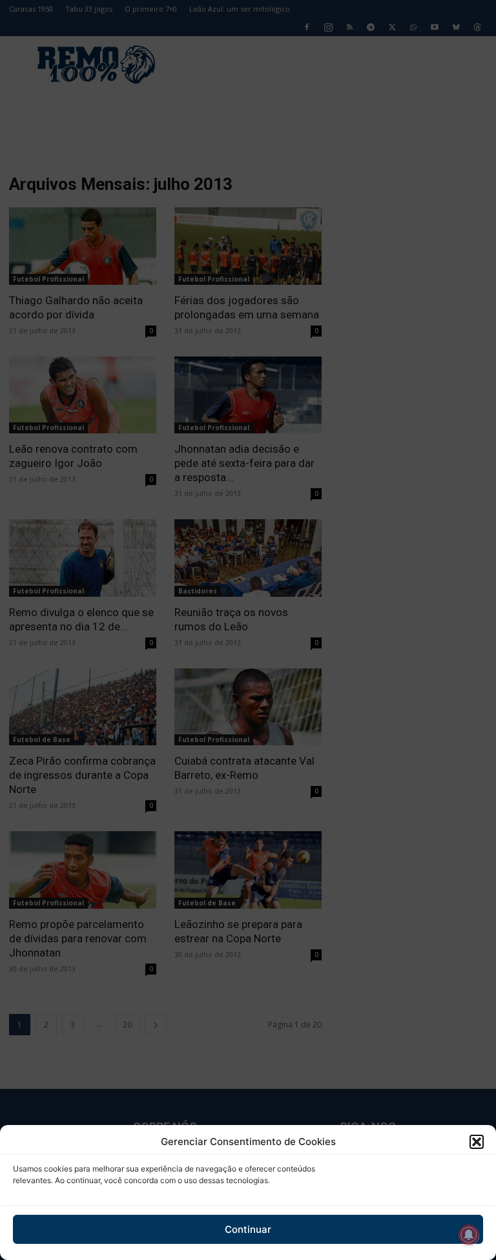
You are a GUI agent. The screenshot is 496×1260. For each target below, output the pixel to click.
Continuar (248, 1229)
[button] (476, 1141)
